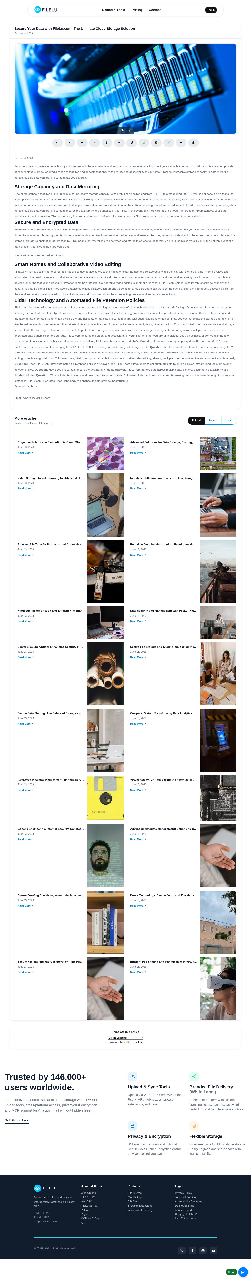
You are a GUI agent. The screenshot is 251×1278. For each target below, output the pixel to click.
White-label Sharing (140, 1210)
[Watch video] (181, 143)
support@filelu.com (46, 1221)
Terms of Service (185, 1197)
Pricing (137, 10)
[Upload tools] (193, 143)
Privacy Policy (183, 1192)
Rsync (84, 1214)
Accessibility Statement (189, 1201)
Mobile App (135, 1197)
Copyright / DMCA (186, 1214)
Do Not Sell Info (184, 1205)
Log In (211, 9)
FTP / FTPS (88, 1197)
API (83, 1222)
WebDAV (86, 1201)
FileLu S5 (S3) (90, 1205)
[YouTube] (213, 1250)
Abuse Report (183, 1210)
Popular (213, 420)
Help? (231, 1271)
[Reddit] (131, 143)
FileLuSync (135, 1192)
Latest (228, 420)
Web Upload (88, 1192)
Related (196, 420)
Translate (137, 1042)
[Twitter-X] (182, 1250)
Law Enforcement (186, 1218)
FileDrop (133, 1201)
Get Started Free (17, 1120)
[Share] (57, 143)
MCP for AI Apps (91, 1218)
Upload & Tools (113, 10)
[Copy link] (168, 143)
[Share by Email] (94, 143)
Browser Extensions (140, 1205)
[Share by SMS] (107, 143)
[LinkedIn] (156, 143)
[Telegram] (119, 143)
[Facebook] (70, 143)
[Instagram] (203, 1250)
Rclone (85, 1210)
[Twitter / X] (82, 143)
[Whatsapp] (144, 143)
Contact (155, 10)
